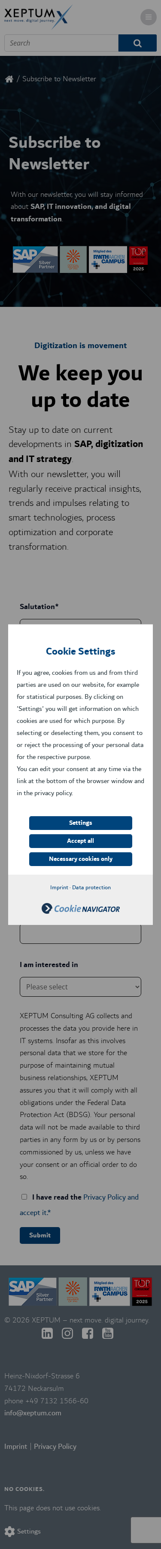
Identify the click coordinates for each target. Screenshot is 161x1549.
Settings (80, 823)
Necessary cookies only (80, 859)
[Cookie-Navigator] (81, 911)
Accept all (80, 841)
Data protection (91, 887)
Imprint (59, 887)
